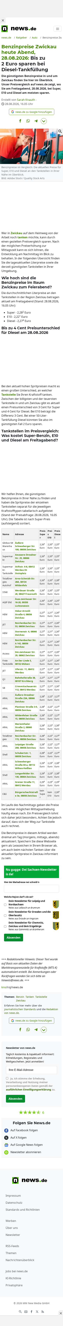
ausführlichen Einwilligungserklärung (28, 1089)
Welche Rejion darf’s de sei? (19, 896)
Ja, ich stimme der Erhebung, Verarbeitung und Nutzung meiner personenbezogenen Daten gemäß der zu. (30, 1084)
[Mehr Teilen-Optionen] (44, 121)
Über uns (12, 1228)
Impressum (13, 1196)
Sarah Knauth (26, 100)
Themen (11, 1253)
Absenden (13, 937)
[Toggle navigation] (58, 28)
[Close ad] (3, 20)
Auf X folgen (18, 1137)
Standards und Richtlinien (23, 1210)
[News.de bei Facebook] (31, 1311)
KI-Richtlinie (13, 1278)
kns (3, 987)
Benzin (20, 996)
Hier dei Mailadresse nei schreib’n (22, 882)
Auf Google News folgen (26, 1145)
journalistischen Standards (20, 1009)
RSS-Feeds (12, 1246)
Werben (11, 1221)
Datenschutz (14, 1203)
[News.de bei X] (37, 1311)
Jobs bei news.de (17, 1271)
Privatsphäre (14, 1285)
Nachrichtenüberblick (20, 1260)
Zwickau (21, 1000)
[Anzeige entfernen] (60, 1313)
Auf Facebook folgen (24, 1130)
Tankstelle (41, 996)
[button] (31, 112)
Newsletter (13, 1235)
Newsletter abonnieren (25, 1152)
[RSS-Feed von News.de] (42, 1311)
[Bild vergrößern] (60, 131)
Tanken (30, 996)
